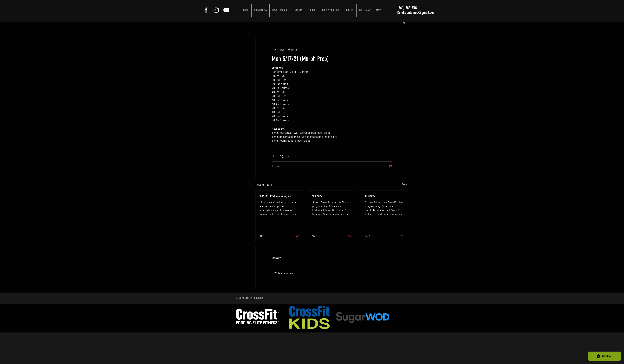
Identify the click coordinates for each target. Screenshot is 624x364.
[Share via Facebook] (273, 156)
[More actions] (390, 50)
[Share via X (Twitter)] (281, 156)
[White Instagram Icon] (216, 10)
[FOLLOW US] (206, 10)
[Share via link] (297, 156)
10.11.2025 (317, 196)
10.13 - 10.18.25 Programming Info (275, 196)
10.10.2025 (370, 196)
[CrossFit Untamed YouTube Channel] (226, 10)
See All (405, 184)
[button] (404, 23)
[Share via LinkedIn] (289, 156)
